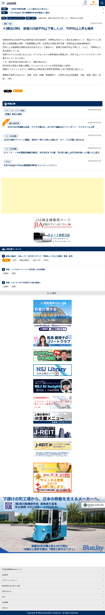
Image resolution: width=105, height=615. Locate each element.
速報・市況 (8, 24)
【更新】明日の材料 (13, 114)
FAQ (3, 597)
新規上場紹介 (24, 260)
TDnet (7, 162)
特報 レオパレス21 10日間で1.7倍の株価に (23, 282)
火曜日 (5, 273)
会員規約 (5, 575)
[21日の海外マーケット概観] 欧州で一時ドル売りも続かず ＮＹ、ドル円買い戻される (44, 139)
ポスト (8, 91)
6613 (46, 260)
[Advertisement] (52, 196)
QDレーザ (36, 260)
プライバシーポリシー (9, 580)
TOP (3, 18)
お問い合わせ (6, 591)
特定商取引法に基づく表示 (11, 586)
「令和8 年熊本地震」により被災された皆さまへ (29, 9)
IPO (14, 260)
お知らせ (5, 608)
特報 (13, 273)
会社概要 (5, 602)
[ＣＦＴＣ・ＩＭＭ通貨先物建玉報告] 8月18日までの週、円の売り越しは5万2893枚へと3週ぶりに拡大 (51, 152)
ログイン (85, 4)
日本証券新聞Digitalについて (12, 569)
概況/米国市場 (14, 123)
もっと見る (51, 293)
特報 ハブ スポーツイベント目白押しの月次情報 (25, 269)
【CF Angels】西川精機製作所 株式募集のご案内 (29, 13)
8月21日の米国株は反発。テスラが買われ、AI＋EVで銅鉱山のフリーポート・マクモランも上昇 (51, 127)
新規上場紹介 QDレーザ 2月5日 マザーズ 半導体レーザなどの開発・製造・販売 (39, 256)
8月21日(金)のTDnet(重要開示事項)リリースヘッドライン (30, 165)
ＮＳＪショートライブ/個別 (14, 110)
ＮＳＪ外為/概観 (11, 136)
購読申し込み (94, 4)
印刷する (19, 91)
